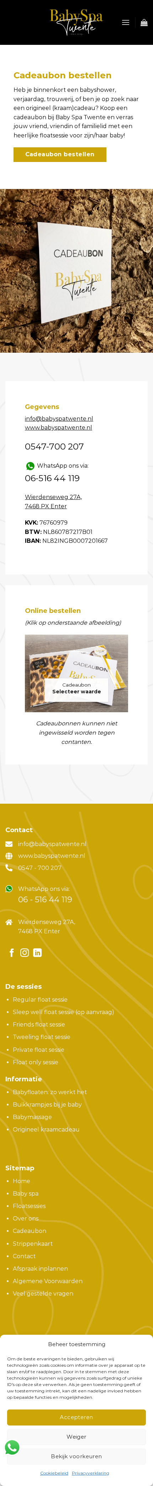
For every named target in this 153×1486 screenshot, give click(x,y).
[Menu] (125, 22)
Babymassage (32, 1117)
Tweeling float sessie (41, 1037)
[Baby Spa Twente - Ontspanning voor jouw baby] (76, 22)
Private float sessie (38, 1049)
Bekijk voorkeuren (76, 1456)
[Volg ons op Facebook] (11, 953)
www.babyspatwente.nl (51, 855)
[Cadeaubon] (76, 673)
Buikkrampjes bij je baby (47, 1104)
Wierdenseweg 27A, (46, 922)
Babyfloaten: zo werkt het (50, 1092)
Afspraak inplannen (40, 1268)
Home (21, 1181)
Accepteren (76, 1417)
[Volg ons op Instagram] (24, 953)
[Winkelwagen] (144, 22)
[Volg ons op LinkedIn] (37, 953)
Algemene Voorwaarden (48, 1281)
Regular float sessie (40, 999)
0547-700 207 (54, 446)
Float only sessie (35, 1062)
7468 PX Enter (39, 931)
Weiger (76, 1436)
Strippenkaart (33, 1243)
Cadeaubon (76, 685)
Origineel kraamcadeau (46, 1129)
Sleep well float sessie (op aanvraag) (63, 1012)
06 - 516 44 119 (45, 899)
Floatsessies (29, 1206)
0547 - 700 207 (40, 868)
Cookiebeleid (54, 1473)
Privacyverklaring (90, 1473)
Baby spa (25, 1193)
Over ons (25, 1218)
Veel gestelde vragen (43, 1293)
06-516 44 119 (52, 478)
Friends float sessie (39, 1024)
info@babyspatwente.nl (52, 844)
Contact (24, 1256)
